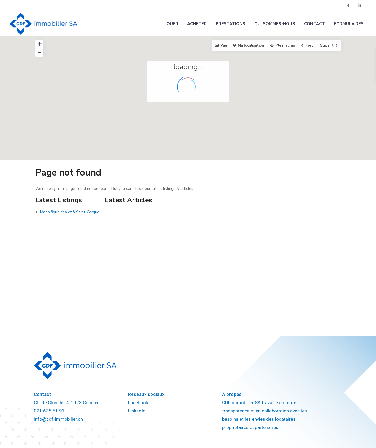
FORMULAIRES (349, 23)
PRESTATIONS (230, 23)
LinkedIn (136, 411)
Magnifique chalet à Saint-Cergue (69, 212)
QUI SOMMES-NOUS (274, 23)
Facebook (138, 402)
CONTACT (314, 23)
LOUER (171, 23)
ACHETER (197, 23)
